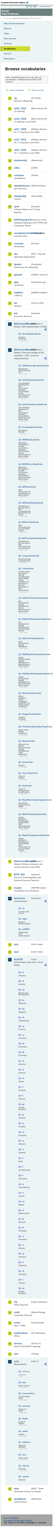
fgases (17, 264)
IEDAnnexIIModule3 (22, 349)
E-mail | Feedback (11, 1518)
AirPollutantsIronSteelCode (26, 404)
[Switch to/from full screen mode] (35, 6)
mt (23, 1201)
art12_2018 (20, 119)
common (19, 175)
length (25, 1418)
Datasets (7, 28)
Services (7, 54)
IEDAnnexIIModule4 (22, 861)
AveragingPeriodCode (26, 427)
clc (23, 908)
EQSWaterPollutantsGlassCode (26, 654)
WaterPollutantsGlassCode (26, 814)
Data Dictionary (24, 18)
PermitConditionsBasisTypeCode (26, 727)
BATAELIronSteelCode (26, 464)
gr (23, 1115)
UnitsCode (26, 786)
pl (23, 1219)
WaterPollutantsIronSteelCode (26, 835)
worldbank (20, 1499)
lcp (15, 1302)
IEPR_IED (19, 874)
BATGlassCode (26, 487)
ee (23, 1061)
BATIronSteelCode (26, 522)
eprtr (16, 206)
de (23, 1043)
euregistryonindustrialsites (22, 233)
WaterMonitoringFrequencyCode (26, 800)
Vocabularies (10, 49)
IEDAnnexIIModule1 (22, 324)
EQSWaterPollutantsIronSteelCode (26, 674)
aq (15, 98)
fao (16, 254)
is (23, 1149)
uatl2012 (26, 929)
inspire (18, 888)
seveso (18, 1343)
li (22, 1167)
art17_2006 (20, 129)
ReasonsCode (26, 741)
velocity (25, 1466)
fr (22, 1096)
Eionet (15, 18)
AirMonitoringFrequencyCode (26, 366)
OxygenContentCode (26, 714)
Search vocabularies (17, 90)
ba (23, 990)
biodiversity (20, 160)
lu (23, 1184)
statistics (26, 1442)
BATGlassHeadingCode (26, 503)
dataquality (20, 196)
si (23, 1262)
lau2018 (18, 959)
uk (23, 1288)
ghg (16, 282)
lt (22, 1175)
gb (23, 1104)
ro (23, 1236)
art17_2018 (20, 150)
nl (23, 1210)
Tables (6, 34)
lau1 (16, 944)
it (22, 1158)
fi (22, 1087)
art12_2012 (20, 108)
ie (23, 1141)
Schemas (8, 43)
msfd (17, 1312)
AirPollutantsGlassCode (26, 380)
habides (18, 292)
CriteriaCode (26, 568)
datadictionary (22, 185)
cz (23, 1035)
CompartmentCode (26, 556)
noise (17, 1322)
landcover (19, 898)
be (23, 1000)
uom (16, 1361)
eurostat (18, 243)
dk (23, 1052)
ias (15, 303)
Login (31, 6)
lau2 (16, 952)
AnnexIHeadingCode (26, 334)
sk (23, 1271)
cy (23, 1026)
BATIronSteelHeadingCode (26, 538)
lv (23, 1193)
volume (25, 1476)
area (24, 1382)
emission (26, 1406)
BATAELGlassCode (26, 440)
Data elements (10, 38)
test (16, 1354)
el (23, 1069)
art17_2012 (20, 139)
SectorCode (26, 762)
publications (21, 1333)
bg (23, 1009)
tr (22, 1280)
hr (23, 1123)
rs (23, 1245)
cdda (17, 168)
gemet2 (18, 274)
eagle (24, 919)
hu (23, 1132)
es (23, 1078)
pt (23, 1227)
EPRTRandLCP (22, 220)
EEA (15, 2)
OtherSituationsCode (26, 693)
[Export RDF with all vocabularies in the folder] (45, 330)
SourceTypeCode (26, 773)
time (24, 1455)
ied (15, 313)
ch (23, 1017)
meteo (25, 1431)
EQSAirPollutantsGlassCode (26, 598)
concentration (26, 1393)
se (23, 1253)
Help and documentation (14, 23)
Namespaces (9, 59)
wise (16, 1488)
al (23, 972)
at (23, 981)
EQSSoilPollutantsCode (26, 638)
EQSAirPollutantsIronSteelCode (26, 619)
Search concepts (38, 90)
